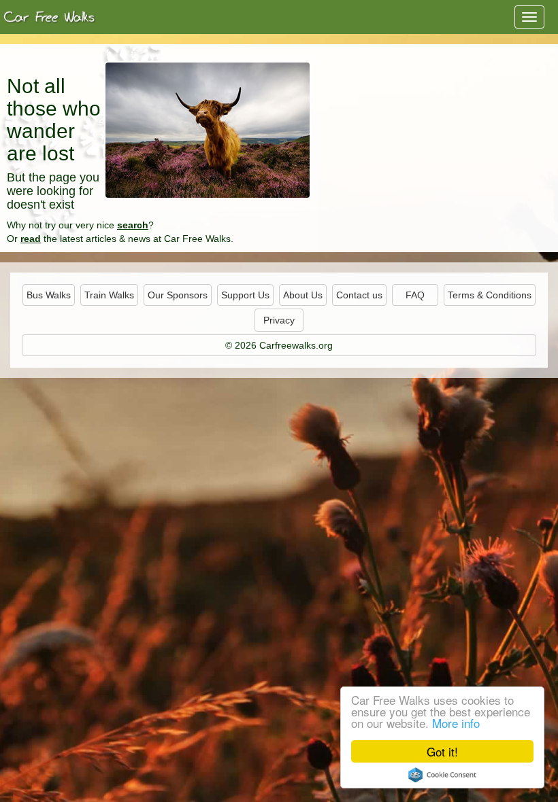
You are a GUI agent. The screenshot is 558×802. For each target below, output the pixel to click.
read (30, 238)
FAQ (415, 295)
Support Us (245, 295)
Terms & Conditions (489, 295)
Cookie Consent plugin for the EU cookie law (442, 774)
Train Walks (109, 295)
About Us (303, 295)
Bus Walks (49, 295)
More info (456, 722)
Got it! (442, 751)
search (132, 225)
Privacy (279, 320)
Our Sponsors (178, 295)
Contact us (359, 295)
